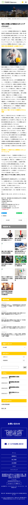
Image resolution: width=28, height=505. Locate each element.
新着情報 (10, 28)
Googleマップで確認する (14, 483)
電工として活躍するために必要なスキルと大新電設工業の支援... (6, 278)
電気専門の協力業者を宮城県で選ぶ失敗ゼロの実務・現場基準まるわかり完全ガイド (13, 313)
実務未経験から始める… (14, 377)
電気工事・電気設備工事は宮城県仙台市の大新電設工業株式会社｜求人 (14, 494)
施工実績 (14, 459)
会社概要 (14, 463)
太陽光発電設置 (5, 404)
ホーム (14, 453)
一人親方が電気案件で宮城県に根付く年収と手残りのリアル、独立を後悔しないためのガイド (13, 327)
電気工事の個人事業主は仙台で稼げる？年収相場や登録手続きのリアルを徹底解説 (13, 320)
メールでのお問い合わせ (15, 444)
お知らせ (13, 357)
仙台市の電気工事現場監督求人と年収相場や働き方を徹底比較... (6, 293)
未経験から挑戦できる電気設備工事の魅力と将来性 (20, 278)
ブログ (14, 466)
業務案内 (14, 456)
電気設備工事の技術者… (14, 382)
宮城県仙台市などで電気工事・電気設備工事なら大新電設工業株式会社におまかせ (14, 476)
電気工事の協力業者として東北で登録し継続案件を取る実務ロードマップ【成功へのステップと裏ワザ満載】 (13, 335)
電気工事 (3, 408)
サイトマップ (14, 470)
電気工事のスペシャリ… (14, 393)
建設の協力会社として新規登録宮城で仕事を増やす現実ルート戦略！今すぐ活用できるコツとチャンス (13, 306)
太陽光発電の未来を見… (14, 387)
